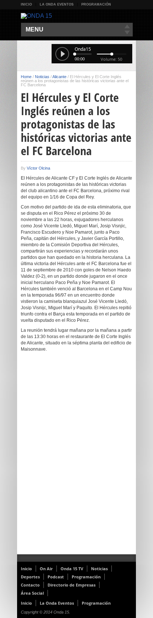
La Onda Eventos (57, 4)
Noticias (42, 76)
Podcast (56, 576)
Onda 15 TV (72, 568)
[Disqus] (76, 458)
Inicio (26, 4)
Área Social (32, 593)
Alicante (59, 76)
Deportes (30, 576)
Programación (96, 4)
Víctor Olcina (38, 168)
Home (26, 76)
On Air (46, 568)
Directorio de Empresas (71, 585)
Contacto (30, 585)
